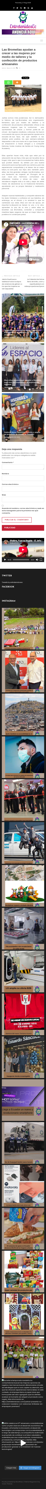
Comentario (8, 462)
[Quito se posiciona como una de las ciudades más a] (23, 714)
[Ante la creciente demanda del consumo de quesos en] (23, 1228)
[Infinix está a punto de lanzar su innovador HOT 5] (23, 1100)
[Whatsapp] (8, 81)
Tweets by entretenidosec (12, 582)
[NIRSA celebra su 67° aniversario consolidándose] (23, 1443)
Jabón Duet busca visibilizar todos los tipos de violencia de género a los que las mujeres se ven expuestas (12, 284)
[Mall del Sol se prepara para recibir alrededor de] (23, 1314)
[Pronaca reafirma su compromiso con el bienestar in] (23, 628)
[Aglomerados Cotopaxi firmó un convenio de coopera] (23, 671)
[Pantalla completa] (41, 559)
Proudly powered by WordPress (12, 1482)
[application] (23, 550)
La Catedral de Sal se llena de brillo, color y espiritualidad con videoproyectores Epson (34, 283)
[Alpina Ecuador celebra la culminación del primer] (23, 1357)
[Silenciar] (37, 559)
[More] (17, 81)
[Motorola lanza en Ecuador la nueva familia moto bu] (23, 1186)
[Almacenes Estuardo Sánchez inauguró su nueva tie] (23, 1057)
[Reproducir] (5, 559)
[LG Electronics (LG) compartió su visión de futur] (23, 971)
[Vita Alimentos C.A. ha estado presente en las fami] (23, 928)
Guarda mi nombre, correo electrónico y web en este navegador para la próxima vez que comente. (23, 510)
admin (4, 68)
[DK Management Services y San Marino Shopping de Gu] (23, 886)
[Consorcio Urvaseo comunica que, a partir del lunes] (23, 1143)
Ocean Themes (7, 1484)
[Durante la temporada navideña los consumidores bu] (23, 1400)
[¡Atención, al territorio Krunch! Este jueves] (23, 1014)
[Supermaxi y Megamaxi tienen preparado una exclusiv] (23, 1271)
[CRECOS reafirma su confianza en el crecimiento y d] (23, 800)
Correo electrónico (10, 484)
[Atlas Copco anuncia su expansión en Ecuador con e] (23, 843)
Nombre (5, 474)
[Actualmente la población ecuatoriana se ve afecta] (23, 757)
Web (4, 495)
